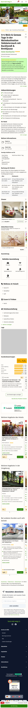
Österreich (11, 581)
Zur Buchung (20, 221)
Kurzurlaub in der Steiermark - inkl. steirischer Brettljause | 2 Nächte (10, 439)
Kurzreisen (4, 581)
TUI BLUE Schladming (6, 544)
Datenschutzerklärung (14, 614)
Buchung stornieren (6, 635)
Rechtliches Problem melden (19, 398)
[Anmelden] (22, 1)
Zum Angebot (20, 456)
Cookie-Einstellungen (7, 641)
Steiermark (18, 581)
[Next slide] (26, 199)
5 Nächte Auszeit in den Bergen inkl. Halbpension (10, 541)
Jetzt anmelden (14, 606)
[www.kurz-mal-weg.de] (6, 2)
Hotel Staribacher (8, 52)
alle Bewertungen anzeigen (14, 394)
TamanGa (4, 493)
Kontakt (4, 633)
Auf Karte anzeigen (6, 56)
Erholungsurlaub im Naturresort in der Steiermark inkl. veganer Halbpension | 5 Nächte (11, 490)
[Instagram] (12, 624)
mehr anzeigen (23, 86)
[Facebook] (16, 624)
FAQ (3, 638)
